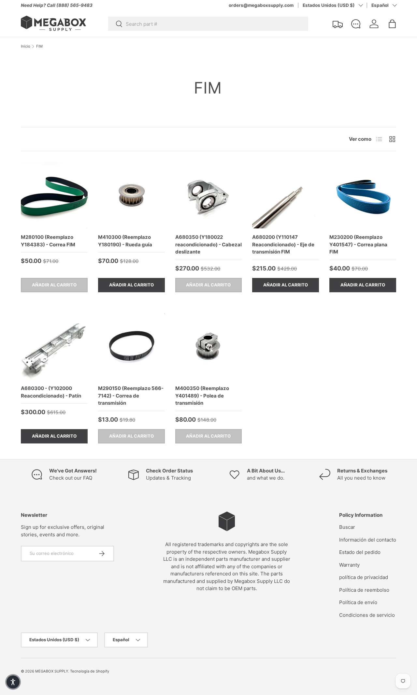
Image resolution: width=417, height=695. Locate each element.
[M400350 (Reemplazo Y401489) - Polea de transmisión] (208, 346)
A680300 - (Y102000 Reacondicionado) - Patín (51, 392)
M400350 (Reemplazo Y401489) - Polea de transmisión (202, 395)
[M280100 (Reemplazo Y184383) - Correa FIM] (54, 195)
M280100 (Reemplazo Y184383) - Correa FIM (48, 241)
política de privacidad (363, 577)
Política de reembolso (364, 590)
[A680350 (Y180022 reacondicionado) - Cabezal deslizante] (208, 195)
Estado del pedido (360, 552)
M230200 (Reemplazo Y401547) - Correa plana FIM (358, 244)
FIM (39, 46)
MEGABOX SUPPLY (51, 671)
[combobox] (208, 24)
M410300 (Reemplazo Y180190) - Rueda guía (125, 241)
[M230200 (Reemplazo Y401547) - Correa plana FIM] (362, 195)
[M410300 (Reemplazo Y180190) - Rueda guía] (131, 195)
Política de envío (358, 602)
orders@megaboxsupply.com (261, 5)
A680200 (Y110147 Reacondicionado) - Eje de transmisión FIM (283, 244)
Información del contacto (367, 540)
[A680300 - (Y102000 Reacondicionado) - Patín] (54, 346)
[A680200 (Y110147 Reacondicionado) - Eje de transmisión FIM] (285, 195)
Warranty (349, 565)
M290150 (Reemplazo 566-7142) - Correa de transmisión (131, 395)
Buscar (347, 527)
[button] (392, 24)
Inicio (25, 46)
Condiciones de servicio (367, 615)
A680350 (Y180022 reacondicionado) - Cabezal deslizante (208, 244)
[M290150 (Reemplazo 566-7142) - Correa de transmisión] (131, 346)
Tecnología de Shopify (89, 671)
